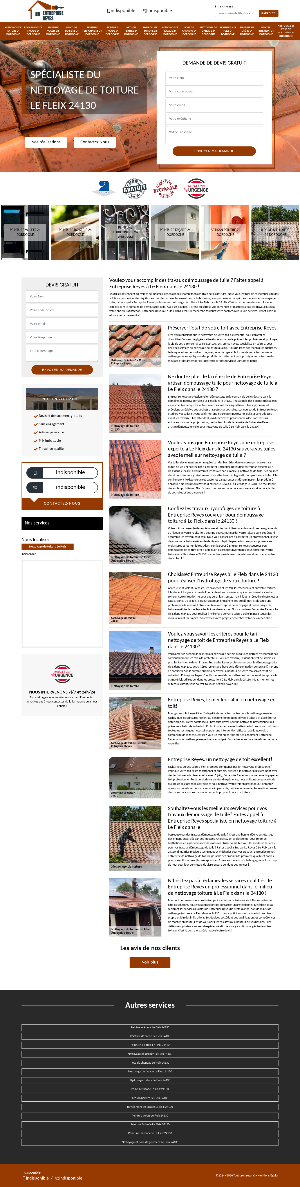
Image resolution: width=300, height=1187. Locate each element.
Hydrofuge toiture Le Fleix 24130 (150, 1080)
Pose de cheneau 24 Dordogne (189, 31)
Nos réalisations (46, 142)
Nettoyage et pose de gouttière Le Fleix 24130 (150, 1142)
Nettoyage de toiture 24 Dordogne (13, 31)
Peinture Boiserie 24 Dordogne (72, 31)
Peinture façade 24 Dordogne (112, 31)
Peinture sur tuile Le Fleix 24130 (150, 1045)
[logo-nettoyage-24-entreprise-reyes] (46, 11)
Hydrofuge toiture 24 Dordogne (150, 31)
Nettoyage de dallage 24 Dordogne (208, 31)
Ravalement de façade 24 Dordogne (33, 31)
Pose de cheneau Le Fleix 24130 (150, 1063)
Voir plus (150, 962)
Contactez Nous (94, 142)
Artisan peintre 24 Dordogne (131, 31)
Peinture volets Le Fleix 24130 (150, 1115)
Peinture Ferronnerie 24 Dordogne (92, 31)
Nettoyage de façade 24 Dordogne (170, 31)
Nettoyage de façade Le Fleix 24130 (150, 1071)
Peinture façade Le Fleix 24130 (150, 1089)
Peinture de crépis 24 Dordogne (247, 31)
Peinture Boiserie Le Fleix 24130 (150, 1124)
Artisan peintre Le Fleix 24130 (150, 1098)
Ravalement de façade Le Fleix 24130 (150, 1107)
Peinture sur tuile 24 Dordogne (228, 31)
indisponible (123, 10)
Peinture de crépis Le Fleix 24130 (150, 1036)
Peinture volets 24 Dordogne (53, 31)
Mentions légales (268, 1175)
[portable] (35, 473)
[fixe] (35, 487)
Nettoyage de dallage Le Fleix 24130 (150, 1054)
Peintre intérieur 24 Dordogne (266, 31)
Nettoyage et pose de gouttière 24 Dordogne (286, 31)
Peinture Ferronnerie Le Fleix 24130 (150, 1133)
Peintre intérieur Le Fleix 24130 (150, 1027)
